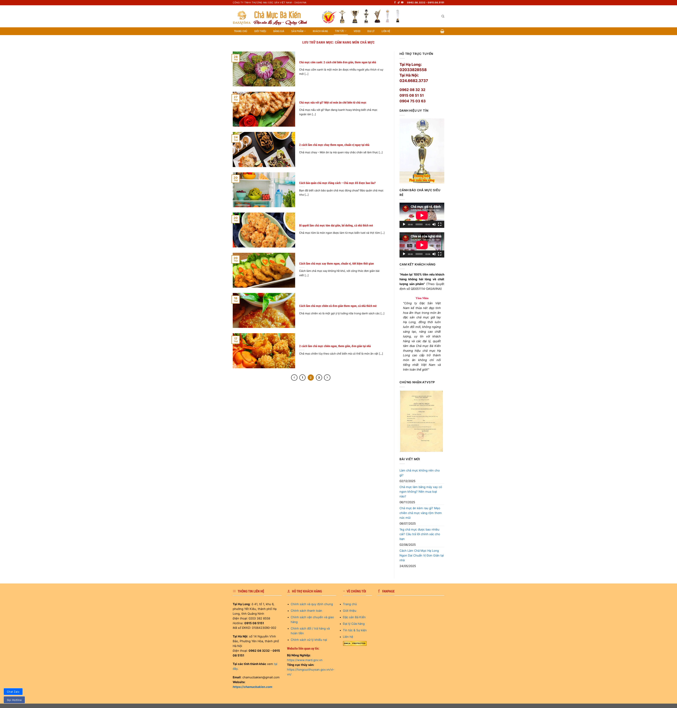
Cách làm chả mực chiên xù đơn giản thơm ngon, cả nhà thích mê (338, 306)
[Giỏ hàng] (442, 31)
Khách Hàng (320, 31)
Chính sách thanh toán (306, 610)
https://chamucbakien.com (252, 687)
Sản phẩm (297, 31)
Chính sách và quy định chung (312, 604)
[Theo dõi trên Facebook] (395, 2)
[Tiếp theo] (327, 377)
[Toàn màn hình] (439, 224)
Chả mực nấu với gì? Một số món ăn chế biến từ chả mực (332, 102)
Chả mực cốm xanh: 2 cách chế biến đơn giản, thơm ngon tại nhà (337, 62)
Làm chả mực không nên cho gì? (420, 473)
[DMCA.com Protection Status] (355, 643)
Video (357, 31)
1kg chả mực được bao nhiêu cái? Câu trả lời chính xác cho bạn (420, 534)
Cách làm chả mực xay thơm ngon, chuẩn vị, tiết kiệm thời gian (336, 263)
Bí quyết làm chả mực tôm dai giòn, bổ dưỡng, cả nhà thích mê (336, 225)
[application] (422, 215)
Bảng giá (278, 31)
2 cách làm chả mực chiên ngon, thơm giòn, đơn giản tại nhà (335, 346)
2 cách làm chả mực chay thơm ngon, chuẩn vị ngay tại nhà (334, 145)
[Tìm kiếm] (442, 16)
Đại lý (370, 31)
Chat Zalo (13, 691)
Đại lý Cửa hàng (354, 623)
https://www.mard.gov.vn (304, 660)
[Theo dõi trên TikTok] (399, 2)
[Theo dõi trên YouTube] (402, 2)
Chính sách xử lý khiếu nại (309, 640)
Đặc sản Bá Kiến (354, 617)
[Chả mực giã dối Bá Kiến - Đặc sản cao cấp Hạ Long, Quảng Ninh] (274, 16)
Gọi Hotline (14, 700)
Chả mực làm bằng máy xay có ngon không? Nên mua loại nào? (421, 491)
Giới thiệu (260, 31)
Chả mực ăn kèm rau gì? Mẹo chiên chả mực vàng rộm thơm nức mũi (421, 512)
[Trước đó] (294, 377)
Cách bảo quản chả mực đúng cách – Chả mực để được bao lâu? (337, 183)
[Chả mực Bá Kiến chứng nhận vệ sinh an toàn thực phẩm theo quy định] (421, 421)
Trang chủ (240, 31)
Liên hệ (386, 31)
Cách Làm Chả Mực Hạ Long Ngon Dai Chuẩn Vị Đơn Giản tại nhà (422, 555)
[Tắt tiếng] (434, 224)
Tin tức (339, 31)
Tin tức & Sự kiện (355, 630)
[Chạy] (404, 224)
